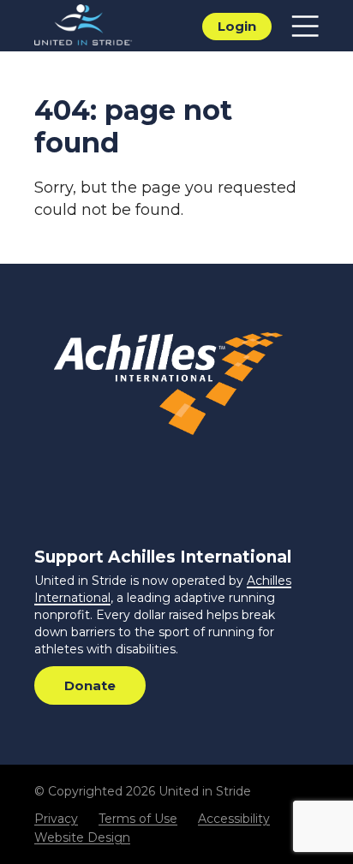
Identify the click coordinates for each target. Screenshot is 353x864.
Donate (90, 685)
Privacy (56, 818)
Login (237, 26)
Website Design (82, 837)
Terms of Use (138, 818)
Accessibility (234, 818)
